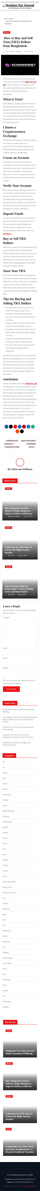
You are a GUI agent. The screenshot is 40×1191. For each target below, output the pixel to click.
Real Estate (6, 941)
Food (4, 849)
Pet (4, 925)
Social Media (7, 963)
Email (5, 658)
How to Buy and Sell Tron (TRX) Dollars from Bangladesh (18, 42)
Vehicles (5, 990)
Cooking (5, 800)
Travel (5, 985)
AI (3, 762)
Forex (4, 854)
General (5, 871)
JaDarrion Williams (15, 51)
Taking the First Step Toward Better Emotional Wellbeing (20, 1052)
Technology (6, 980)
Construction (7, 794)
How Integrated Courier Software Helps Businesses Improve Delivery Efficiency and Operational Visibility (18, 512)
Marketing (6, 909)
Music (5, 914)
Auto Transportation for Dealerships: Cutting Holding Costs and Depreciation (19, 589)
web (4, 996)
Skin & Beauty (8, 958)
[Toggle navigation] (4, 6)
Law (4, 898)
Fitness (5, 843)
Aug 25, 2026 (22, 555)
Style (4, 974)
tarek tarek (11, 555)
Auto (4, 778)
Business (6, 32)
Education (6, 816)
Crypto (5, 805)
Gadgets (5, 860)
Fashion (5, 827)
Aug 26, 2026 (27, 516)
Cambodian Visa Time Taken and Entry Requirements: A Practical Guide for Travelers (20, 1149)
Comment (7, 617)
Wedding (6, 1007)
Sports (5, 969)
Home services (7, 887)
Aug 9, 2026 (22, 594)
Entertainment (7, 822)
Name (5, 648)
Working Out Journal (19, 5)
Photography (7, 931)
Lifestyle (5, 903)
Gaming (5, 865)
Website (5, 668)
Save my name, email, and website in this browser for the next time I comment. (19, 682)
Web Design (7, 1001)
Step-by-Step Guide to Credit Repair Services (28, 444)
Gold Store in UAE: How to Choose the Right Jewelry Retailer (18, 550)
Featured (5, 833)
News (4, 920)
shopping (6, 952)
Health (5, 876)
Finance (5, 838)
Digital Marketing (8, 811)
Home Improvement (9, 882)
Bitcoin (5, 784)
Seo (4, 947)
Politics (5, 936)
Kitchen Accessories (9, 892)
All (4, 767)
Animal (5, 773)
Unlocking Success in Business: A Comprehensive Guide (11, 444)
